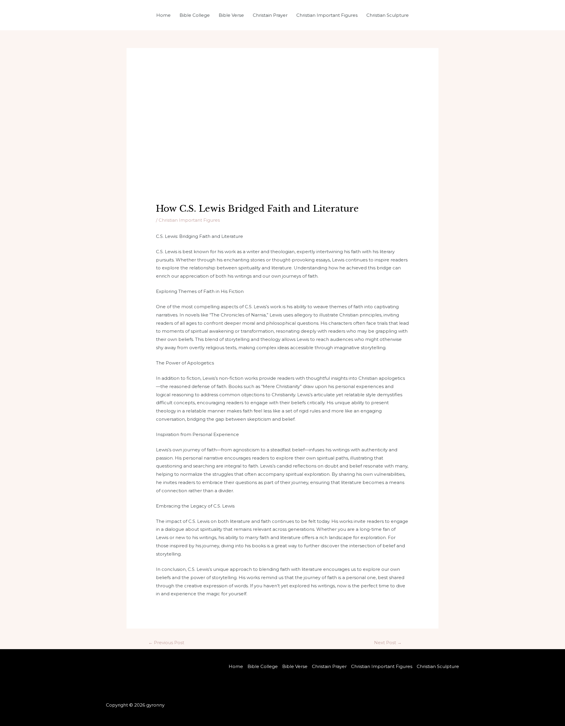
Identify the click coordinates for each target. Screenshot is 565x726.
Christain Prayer (270, 15)
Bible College (195, 15)
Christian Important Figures (327, 15)
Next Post (388, 642)
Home (163, 15)
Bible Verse (231, 15)
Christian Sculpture (387, 15)
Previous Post (166, 642)
